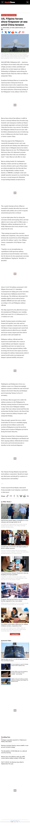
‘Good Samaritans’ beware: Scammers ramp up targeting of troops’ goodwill (14, 573)
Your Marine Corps (9, 15)
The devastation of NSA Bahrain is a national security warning (14, 751)
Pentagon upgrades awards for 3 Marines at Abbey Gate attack (13, 740)
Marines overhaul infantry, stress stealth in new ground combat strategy (14, 746)
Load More (15, 634)
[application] (15, 650)
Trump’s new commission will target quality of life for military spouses (14, 547)
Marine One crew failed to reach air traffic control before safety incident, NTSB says (13, 757)
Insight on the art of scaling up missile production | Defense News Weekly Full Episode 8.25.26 (19, 680)
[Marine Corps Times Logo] (10, 2)
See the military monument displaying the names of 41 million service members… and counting (19, 673)
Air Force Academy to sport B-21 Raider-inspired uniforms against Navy (20, 664)
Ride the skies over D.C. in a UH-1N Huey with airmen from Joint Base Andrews (14, 659)
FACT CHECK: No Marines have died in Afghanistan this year (12, 763)
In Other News (6, 502)
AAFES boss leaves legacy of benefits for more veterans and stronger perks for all (14, 521)
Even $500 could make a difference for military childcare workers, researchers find (14, 625)
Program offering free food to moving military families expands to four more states (14, 600)
